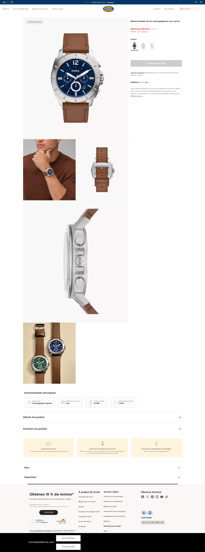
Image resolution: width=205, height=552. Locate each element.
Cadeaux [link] (157, 9)
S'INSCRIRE (48, 512)
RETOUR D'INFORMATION (152, 522)
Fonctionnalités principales (40, 392)
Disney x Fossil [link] (57, 9)
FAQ (105, 531)
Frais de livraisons (137, 72)
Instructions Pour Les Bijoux (115, 511)
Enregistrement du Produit (114, 516)
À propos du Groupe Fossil (89, 511)
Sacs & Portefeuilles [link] (20, 9)
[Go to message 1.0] (85, 2)
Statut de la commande (113, 496)
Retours (107, 521)
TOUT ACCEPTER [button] (68, 538)
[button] (6, 2)
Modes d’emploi (110, 506)
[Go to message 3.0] (88, 2)
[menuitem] (6, 8)
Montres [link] (6, 9)
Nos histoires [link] (169, 9)
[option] (75, 78)
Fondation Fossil (85, 516)
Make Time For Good (87, 501)
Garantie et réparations (113, 501)
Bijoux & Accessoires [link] (40, 9)
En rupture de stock (156, 63)
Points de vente (85, 521)
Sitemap (82, 526)
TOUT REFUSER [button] (68, 547)
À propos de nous (86, 497)
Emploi (81, 506)
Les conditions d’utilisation (41, 530)
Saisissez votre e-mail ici (39, 504)
